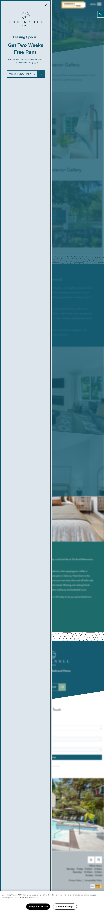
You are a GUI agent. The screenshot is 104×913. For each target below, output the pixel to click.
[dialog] (25, 456)
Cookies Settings (65, 906)
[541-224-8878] (100, 14)
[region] (52, 902)
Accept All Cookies (38, 906)
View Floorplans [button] (22, 74)
